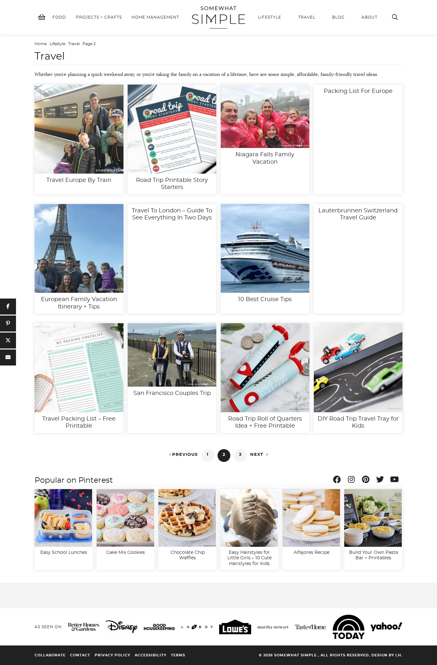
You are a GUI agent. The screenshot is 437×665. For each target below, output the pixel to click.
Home (41, 44)
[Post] (8, 340)
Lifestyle (57, 44)
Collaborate (50, 655)
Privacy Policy (112, 655)
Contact (80, 655)
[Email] (8, 357)
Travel (74, 44)
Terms (178, 655)
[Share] (8, 307)
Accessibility (150, 655)
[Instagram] (352, 480)
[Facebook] (338, 480)
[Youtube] (396, 480)
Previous (183, 454)
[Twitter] (381, 480)
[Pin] (8, 324)
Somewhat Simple (218, 17)
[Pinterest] (367, 480)
